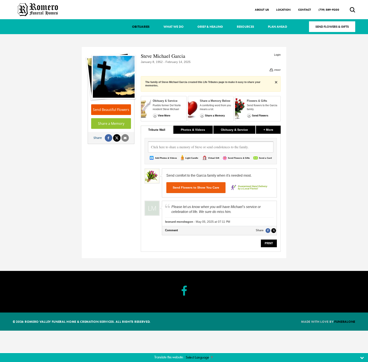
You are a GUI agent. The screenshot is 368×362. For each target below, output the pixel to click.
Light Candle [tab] (191, 158)
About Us (262, 10)
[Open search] (352, 10)
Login (277, 54)
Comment (171, 230)
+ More (272, 129)
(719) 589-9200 (328, 10)
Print (269, 243)
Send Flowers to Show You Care (196, 187)
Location (283, 10)
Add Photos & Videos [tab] (166, 158)
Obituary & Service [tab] (234, 129)
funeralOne (344, 322)
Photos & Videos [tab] (193, 129)
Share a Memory (111, 123)
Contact (304, 10)
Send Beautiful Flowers (111, 109)
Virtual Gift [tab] (213, 158)
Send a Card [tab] (265, 158)
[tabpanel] (211, 192)
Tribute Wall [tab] (156, 129)
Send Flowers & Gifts (332, 27)
